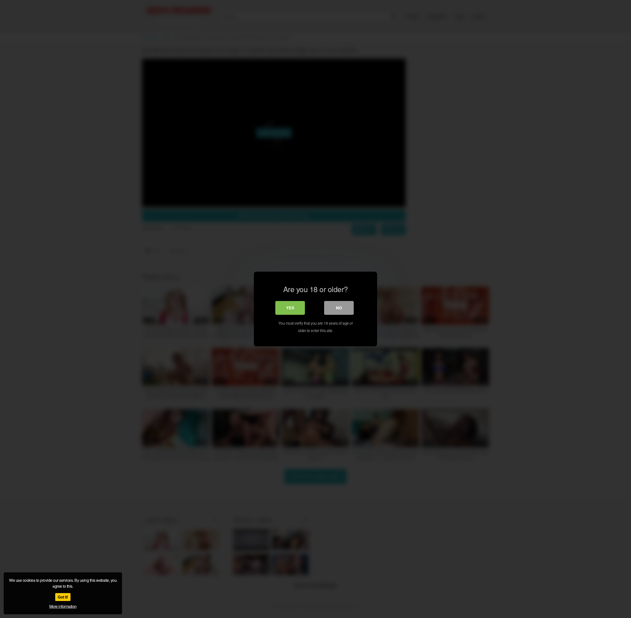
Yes (290, 308)
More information (63, 606)
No (339, 308)
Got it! (63, 597)
